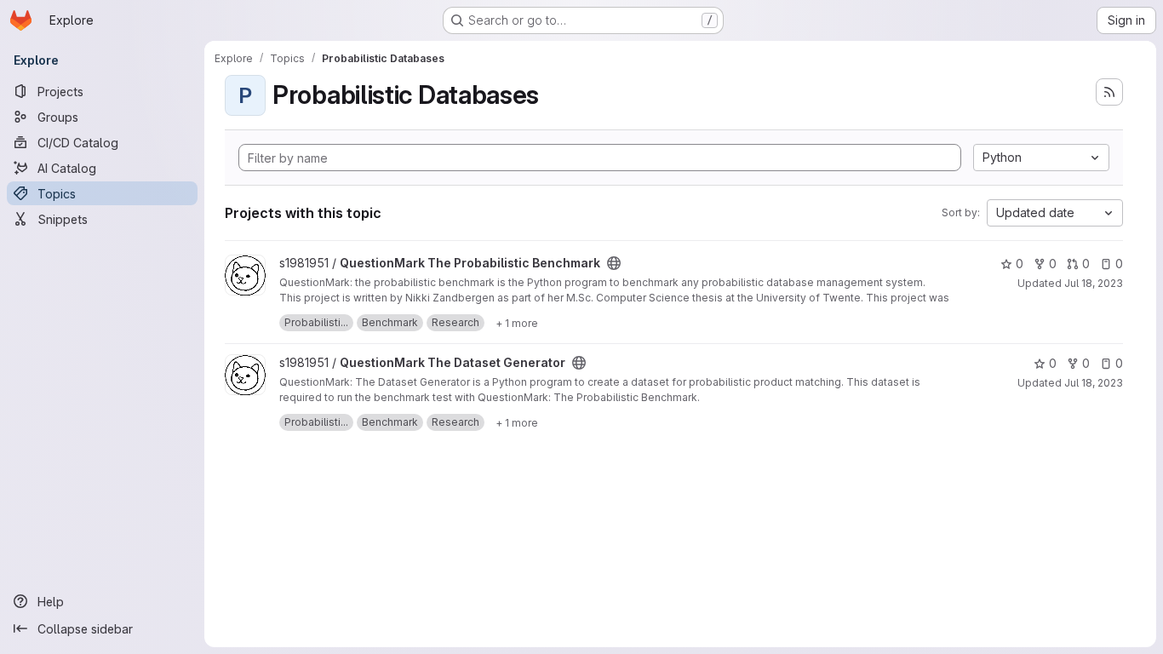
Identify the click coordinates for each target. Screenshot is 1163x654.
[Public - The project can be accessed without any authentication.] (614, 263)
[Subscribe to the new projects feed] (1109, 92)
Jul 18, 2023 (1093, 283)
